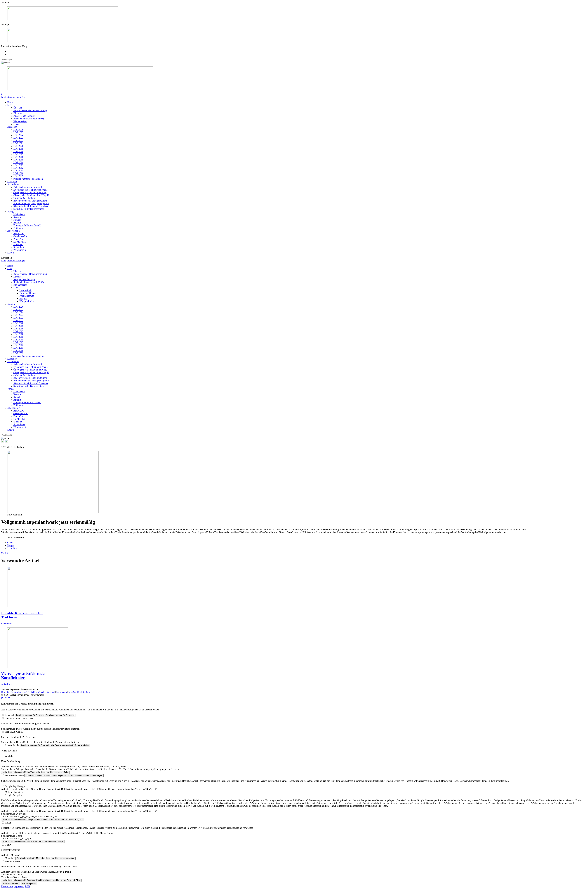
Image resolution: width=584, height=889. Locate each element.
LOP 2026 (18, 129)
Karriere (17, 217)
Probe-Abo (18, 239)
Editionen (18, 228)
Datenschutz (17, 692)
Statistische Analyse (14, 775)
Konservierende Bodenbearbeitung (30, 110)
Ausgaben (12, 127)
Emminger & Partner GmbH (27, 225)
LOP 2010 (18, 173)
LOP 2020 (18, 146)
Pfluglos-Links (26, 301)
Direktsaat (18, 113)
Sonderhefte (13, 184)
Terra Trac (12, 548)
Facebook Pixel (12, 861)
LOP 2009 (18, 176)
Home (10, 102)
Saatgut (23, 298)
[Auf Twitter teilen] (6, 442)
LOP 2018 (18, 151)
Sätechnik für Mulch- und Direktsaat (30, 206)
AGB (26, 692)
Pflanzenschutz (26, 296)
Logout (10, 252)
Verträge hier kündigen (79, 692)
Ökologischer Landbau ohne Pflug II (31, 195)
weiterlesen (6, 623)
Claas (10, 542)
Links (16, 124)
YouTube (9, 756)
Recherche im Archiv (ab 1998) (28, 118)
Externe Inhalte (12, 745)
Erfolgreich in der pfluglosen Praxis (30, 189)
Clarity (8, 844)
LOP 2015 (18, 159)
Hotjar (8, 822)
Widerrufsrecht (38, 692)
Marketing (10, 858)
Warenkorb (19, 250)
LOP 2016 (18, 157)
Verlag (10, 211)
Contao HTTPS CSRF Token (19, 718)
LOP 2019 (18, 148)
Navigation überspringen (13, 97)
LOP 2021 (18, 143)
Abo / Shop (13, 230)
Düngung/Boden (27, 293)
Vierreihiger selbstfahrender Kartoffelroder (23, 676)
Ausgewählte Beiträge (24, 116)
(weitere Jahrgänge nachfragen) (28, 178)
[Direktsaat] (62, 19)
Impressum (61, 692)
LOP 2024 (18, 135)
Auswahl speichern (10, 883)
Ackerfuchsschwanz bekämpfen (28, 187)
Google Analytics (13, 795)
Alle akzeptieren (29, 883)
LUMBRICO (19, 241)
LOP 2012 (18, 168)
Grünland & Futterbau (24, 198)
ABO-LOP (18, 233)
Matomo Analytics (14, 792)
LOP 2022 (18, 140)
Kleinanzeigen (20, 121)
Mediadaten (19, 214)
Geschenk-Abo (20, 236)
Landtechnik (25, 290)
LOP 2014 (18, 162)
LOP (9, 105)
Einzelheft (18, 244)
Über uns (17, 107)
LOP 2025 (18, 132)
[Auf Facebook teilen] (2, 442)
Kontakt (17, 220)
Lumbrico (12, 181)
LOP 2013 (18, 165)
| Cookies (5, 697)
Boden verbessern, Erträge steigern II (31, 203)
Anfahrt (17, 222)
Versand (51, 692)
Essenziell (9, 715)
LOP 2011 (18, 170)
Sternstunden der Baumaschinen (28, 209)
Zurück (4, 553)
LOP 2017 (18, 154)
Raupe (10, 545)
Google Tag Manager (15, 786)
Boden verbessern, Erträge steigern (30, 200)
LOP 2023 (18, 137)
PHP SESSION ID (14, 731)
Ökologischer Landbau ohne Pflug (30, 192)
